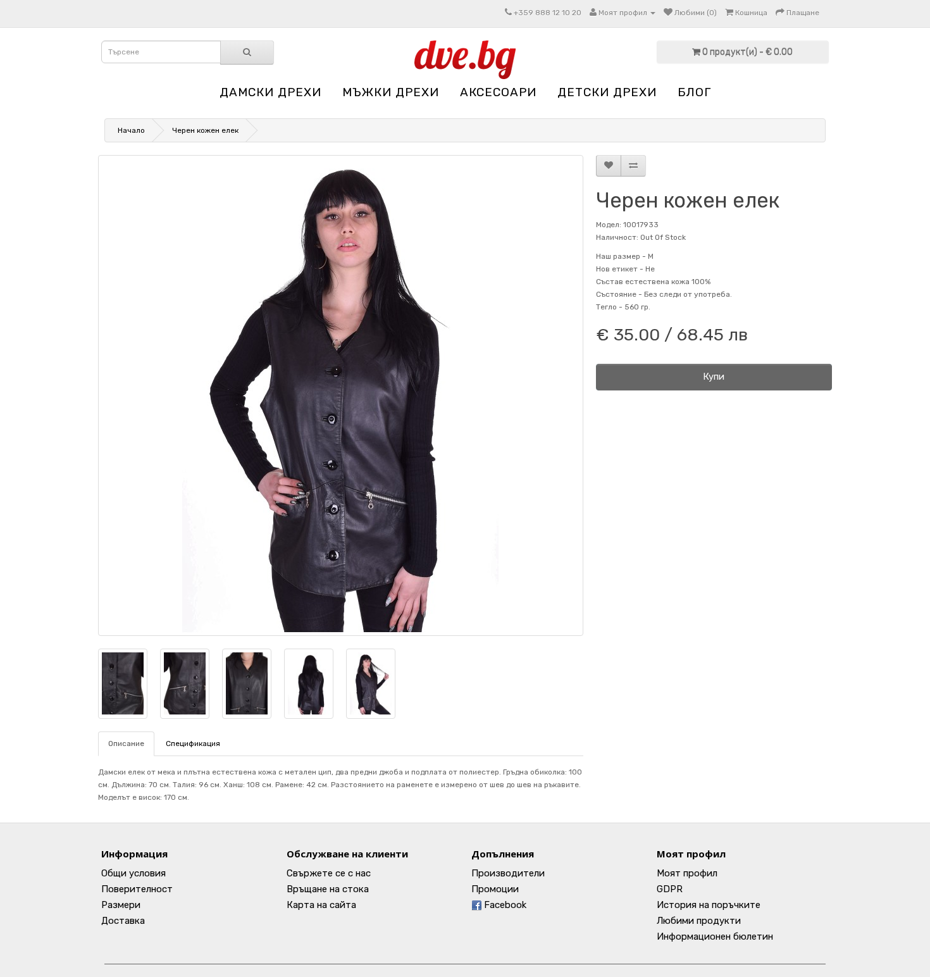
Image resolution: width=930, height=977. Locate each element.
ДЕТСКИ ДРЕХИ (607, 92)
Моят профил (687, 873)
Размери (120, 905)
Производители (508, 873)
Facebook (503, 905)
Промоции (495, 889)
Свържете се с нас (329, 873)
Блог (694, 92)
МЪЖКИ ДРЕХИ (390, 92)
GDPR (670, 889)
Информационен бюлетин (715, 936)
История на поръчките (708, 905)
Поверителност (137, 889)
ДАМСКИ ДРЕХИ (270, 92)
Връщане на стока (328, 889)
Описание (126, 743)
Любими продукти (699, 920)
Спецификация (193, 743)
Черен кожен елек (205, 130)
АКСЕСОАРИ (498, 92)
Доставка (123, 920)
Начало (131, 130)
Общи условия (133, 873)
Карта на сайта (321, 905)
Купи (713, 376)
